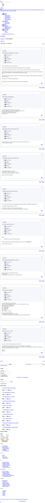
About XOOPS (7, 15)
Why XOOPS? (7, 16)
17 (42, 256)
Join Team (4, 481)
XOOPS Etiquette (6, 450)
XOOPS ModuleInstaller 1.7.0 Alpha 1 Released (10, 427)
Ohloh (4, 494)
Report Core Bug (6, 486)
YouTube (4, 493)
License (6, 20)
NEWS (5, 24)
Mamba (10, 390)
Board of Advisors (6, 447)
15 (42, 187)
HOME (5, 13)
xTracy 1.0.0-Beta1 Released (7, 418)
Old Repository (7, 28)
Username (2, 370)
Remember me (4, 375)
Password (2, 372)
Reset (6, 376)
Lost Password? (25, 377)
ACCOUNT (6, 30)
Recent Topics (7, 23)
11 (42, 49)
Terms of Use (2, 499)
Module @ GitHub (8, 27)
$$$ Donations (5, 480)
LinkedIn (4, 491)
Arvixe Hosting (17, 499)
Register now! (19, 377)
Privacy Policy (8, 499)
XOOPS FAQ (6, 29)
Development (34, 9)
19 (8, 60)
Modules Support (23, 9)
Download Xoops (6, 462)
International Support (40, 9)
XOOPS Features (8, 17)
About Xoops (5, 445)
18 (42, 286)
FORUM (5, 21)
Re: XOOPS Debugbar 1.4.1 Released (9, 392)
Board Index (7, 22)
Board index (2, 38)
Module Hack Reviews (4, 10)
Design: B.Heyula (22, 501)
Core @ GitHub (5, 471)
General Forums (9, 9)
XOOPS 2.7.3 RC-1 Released (7, 405)
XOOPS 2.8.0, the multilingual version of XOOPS (10, 422)
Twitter (4, 495)
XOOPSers (5, 449)
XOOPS (5, 14)
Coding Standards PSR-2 (7, 476)
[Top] (41, 83)
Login (6, 31)
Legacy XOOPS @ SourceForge (8, 475)
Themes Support (29, 9)
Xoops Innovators (6, 448)
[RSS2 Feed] (24, 499)
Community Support (15, 9)
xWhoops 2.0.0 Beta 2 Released (8, 414)
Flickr (4, 492)
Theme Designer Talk (12, 10)
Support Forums (5, 466)
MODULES (6, 26)
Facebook (4, 490)
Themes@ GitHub (6, 464)
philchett (7, 56)
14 (42, 154)
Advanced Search (4, 365)
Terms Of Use (7, 18)
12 (42, 93)
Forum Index (4, 9)
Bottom (3, 41)
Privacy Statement (8, 19)
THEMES (5, 25)
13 (42, 125)
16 (42, 220)
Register (6, 32)
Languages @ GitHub (6, 465)
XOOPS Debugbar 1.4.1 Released (8, 409)
